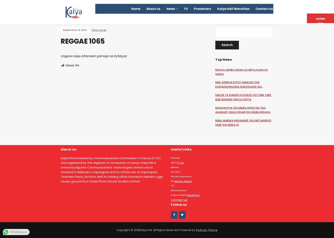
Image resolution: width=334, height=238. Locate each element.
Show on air (99, 30)
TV (186, 9)
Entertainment (181, 177)
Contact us (264, 9)
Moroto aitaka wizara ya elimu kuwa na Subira (241, 72)
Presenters (202, 9)
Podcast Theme (207, 230)
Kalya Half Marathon (233, 9)
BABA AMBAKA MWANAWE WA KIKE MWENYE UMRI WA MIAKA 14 (243, 123)
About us (153, 9)
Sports (175, 172)
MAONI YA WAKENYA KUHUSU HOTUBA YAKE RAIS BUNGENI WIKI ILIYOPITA (243, 97)
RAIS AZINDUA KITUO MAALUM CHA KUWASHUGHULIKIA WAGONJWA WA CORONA (238, 84)
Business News (181, 181)
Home (135, 9)
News (171, 9)
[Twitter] (182, 215)
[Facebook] (174, 215)
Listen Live (320, 20)
